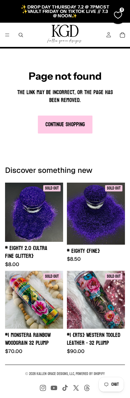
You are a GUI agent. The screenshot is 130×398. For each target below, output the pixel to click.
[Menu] (7, 35)
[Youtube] (54, 388)
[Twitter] (76, 388)
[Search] (21, 35)
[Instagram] (43, 388)
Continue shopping (65, 124)
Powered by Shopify (90, 373)
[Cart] (122, 35)
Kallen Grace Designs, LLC (55, 373)
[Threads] (87, 388)
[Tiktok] (65, 388)
